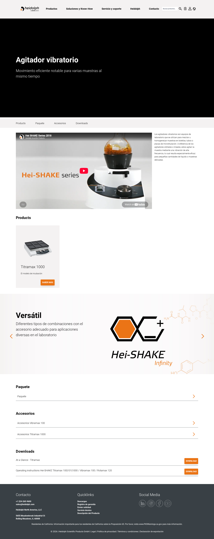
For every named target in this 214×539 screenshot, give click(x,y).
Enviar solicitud (84, 507)
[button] (107, 396)
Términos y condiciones (128, 531)
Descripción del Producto (88, 513)
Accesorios (60, 123)
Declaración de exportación (151, 531)
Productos (51, 8)
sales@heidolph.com (25, 504)
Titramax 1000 (33, 267)
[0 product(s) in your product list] (185, 8)
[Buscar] (180, 8)
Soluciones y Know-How (79, 8)
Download (191, 461)
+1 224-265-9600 (23, 501)
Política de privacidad (106, 531)
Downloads (82, 123)
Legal (93, 531)
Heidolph (135, 8)
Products (21, 123)
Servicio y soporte (111, 8)
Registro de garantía (86, 504)
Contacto (154, 8)
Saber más (47, 282)
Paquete (39, 123)
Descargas (82, 501)
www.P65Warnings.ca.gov (150, 524)
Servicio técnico (84, 510)
